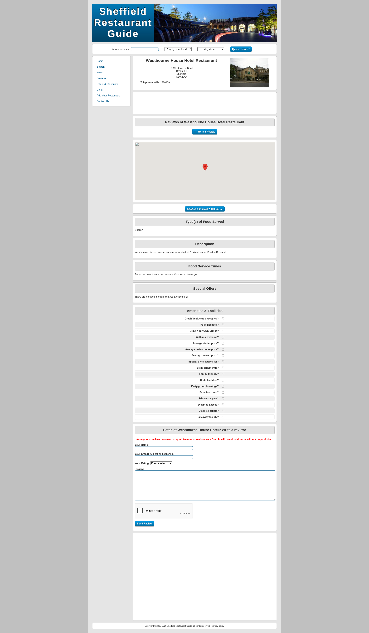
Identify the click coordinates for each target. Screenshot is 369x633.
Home (100, 61)
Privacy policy (217, 626)
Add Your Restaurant (108, 95)
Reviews (101, 78)
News (100, 72)
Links (100, 89)
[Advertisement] (205, 102)
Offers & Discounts (107, 84)
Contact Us (103, 101)
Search (101, 66)
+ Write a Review (204, 131)
